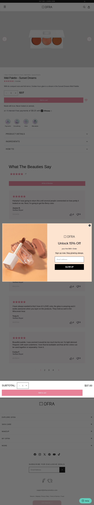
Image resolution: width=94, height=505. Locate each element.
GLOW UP (69, 267)
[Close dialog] (89, 225)
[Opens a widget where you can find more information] (85, 501)
